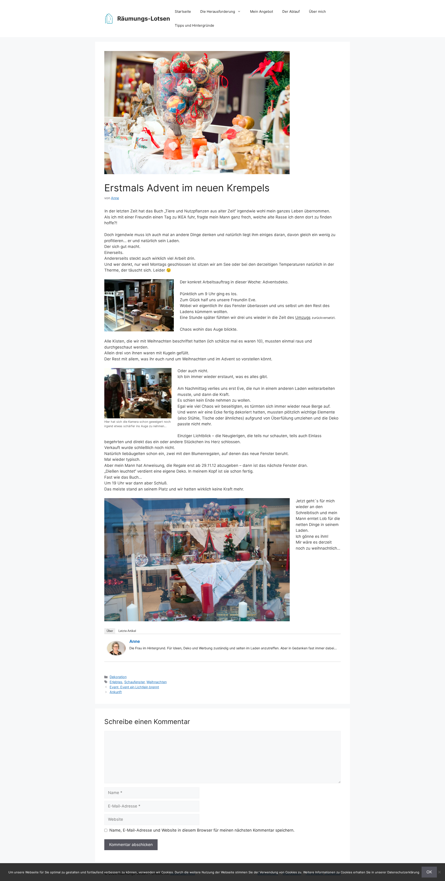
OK (429, 872)
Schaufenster (134, 682)
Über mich (317, 11)
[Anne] (116, 654)
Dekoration (118, 677)
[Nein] (439, 872)
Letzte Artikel (127, 631)
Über (110, 631)
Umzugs (303, 317)
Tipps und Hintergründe (194, 25)
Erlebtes (116, 682)
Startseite (183, 11)
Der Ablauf (291, 11)
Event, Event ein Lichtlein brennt (134, 687)
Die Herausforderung (217, 11)
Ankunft (116, 692)
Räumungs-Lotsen (143, 18)
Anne (134, 641)
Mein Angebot (261, 11)
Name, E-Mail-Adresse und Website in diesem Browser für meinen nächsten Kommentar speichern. (202, 830)
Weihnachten (156, 682)
